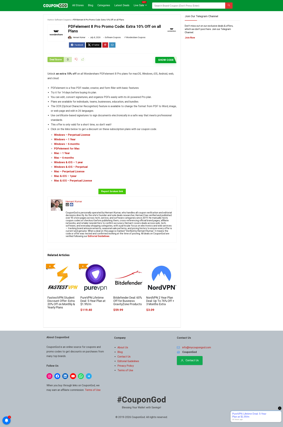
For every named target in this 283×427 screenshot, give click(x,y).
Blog (90, 5)
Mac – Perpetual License (69, 171)
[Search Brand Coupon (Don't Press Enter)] (229, 5)
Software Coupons (63, 20)
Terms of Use (93, 390)
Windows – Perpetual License (72, 134)
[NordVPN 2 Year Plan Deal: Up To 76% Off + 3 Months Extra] (161, 264)
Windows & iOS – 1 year (68, 162)
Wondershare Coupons (135, 37)
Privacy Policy (125, 365)
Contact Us (124, 356)
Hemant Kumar (78, 37)
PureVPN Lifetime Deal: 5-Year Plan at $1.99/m (92, 301)
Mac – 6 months (64, 157)
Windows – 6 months (67, 144)
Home (50, 20)
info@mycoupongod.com (196, 347)
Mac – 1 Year (62, 153)
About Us (122, 347)
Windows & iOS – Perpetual (71, 166)
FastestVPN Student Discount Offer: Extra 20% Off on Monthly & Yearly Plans (61, 302)
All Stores (78, 5)
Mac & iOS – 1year (65, 176)
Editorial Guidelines (128, 361)
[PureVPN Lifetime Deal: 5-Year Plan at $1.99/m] (95, 264)
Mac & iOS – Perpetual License (73, 180)
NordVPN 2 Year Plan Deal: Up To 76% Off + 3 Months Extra (160, 301)
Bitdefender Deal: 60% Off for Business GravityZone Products (127, 301)
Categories (103, 5)
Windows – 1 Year (65, 139)
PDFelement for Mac (67, 148)
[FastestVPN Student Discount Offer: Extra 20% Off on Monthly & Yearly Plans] (62, 264)
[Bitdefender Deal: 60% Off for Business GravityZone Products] (128, 264)
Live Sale (140, 4)
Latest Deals (121, 5)
